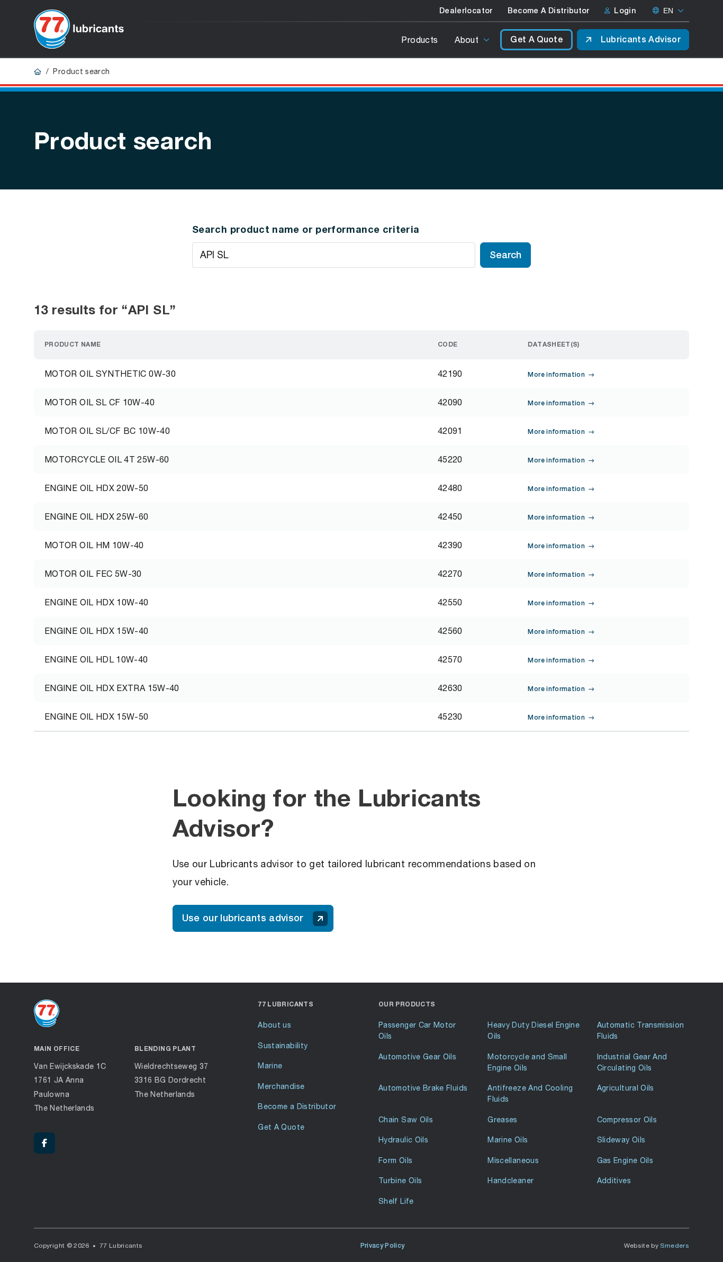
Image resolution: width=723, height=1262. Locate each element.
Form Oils (395, 1160)
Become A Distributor (549, 10)
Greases (502, 1119)
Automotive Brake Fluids (422, 1087)
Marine (270, 1065)
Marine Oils (507, 1139)
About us (274, 1024)
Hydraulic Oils (403, 1139)
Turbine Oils (400, 1180)
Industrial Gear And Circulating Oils (632, 1062)
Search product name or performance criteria (305, 229)
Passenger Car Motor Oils (417, 1030)
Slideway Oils (621, 1139)
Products (419, 39)
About (466, 39)
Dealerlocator (466, 10)
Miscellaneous (513, 1160)
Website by (657, 1245)
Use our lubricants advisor (242, 917)
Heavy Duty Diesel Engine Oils (533, 1030)
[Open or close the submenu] (487, 39)
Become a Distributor (297, 1106)
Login (625, 10)
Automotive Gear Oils (417, 1056)
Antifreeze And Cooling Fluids (530, 1093)
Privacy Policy (382, 1245)
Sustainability (283, 1045)
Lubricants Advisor (641, 39)
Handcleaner (510, 1180)
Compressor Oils (627, 1119)
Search (505, 254)
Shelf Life (396, 1200)
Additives (614, 1180)
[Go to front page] (79, 29)
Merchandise (281, 1086)
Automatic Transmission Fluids (640, 1030)
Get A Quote (536, 39)
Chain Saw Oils (405, 1119)
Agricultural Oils (625, 1087)
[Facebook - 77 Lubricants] (44, 1143)
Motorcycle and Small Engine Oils (527, 1062)
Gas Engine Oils (625, 1160)
